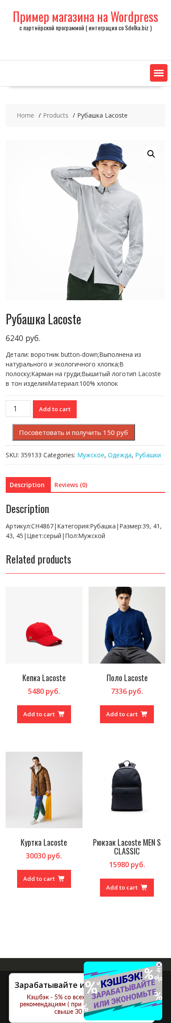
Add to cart (55, 409)
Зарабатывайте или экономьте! (78, 985)
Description (27, 485)
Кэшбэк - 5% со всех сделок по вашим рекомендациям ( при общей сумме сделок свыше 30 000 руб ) (82, 1005)
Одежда (120, 455)
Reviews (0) (70, 485)
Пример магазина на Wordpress (85, 16)
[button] (158, 73)
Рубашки (148, 455)
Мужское (90, 455)
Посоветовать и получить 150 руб (73, 432)
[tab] (27, 485)
